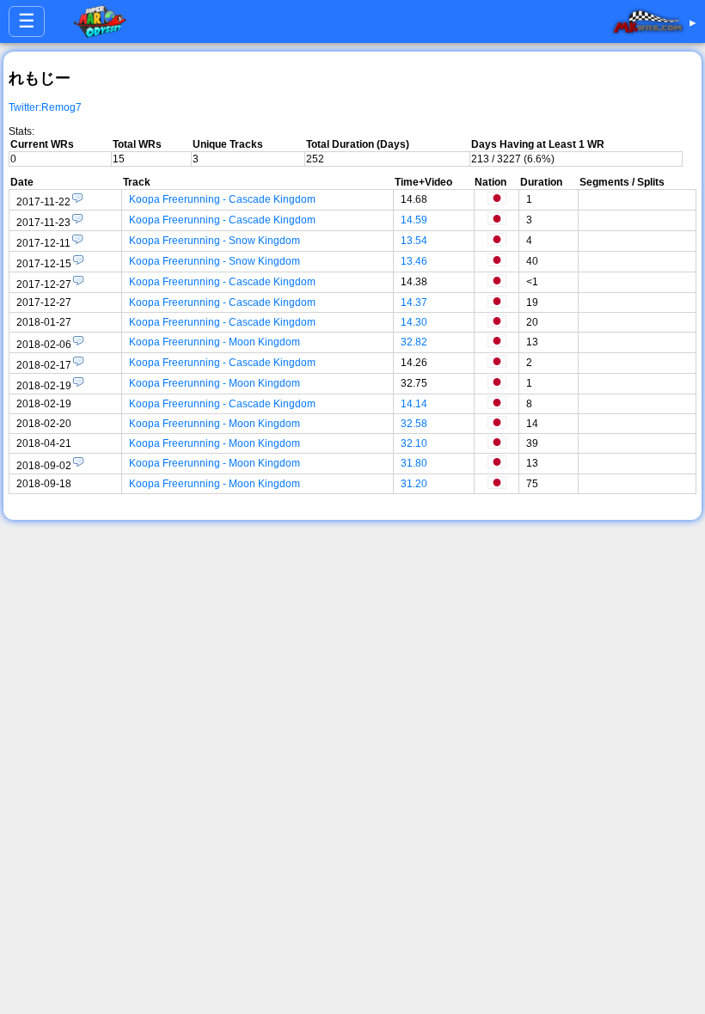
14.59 (414, 220)
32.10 (414, 443)
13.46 (414, 261)
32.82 (414, 342)
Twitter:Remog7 (45, 107)
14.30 (414, 322)
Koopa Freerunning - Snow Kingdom (214, 241)
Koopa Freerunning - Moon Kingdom (214, 342)
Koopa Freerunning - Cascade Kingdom (222, 199)
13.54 (414, 241)
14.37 (414, 302)
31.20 (414, 484)
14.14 (414, 404)
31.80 (414, 463)
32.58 (414, 424)
